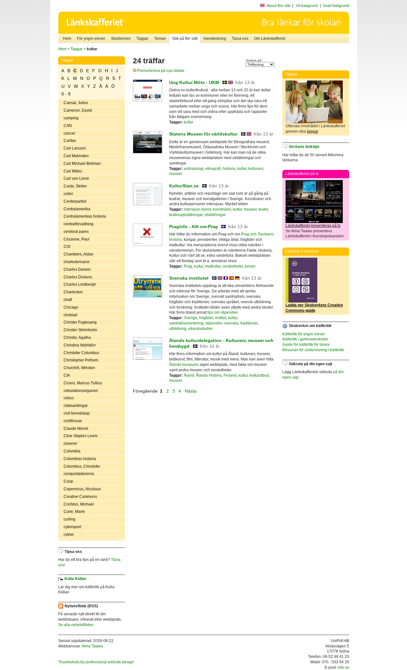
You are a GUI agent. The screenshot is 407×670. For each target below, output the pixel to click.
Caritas (70, 140)
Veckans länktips (304, 146)
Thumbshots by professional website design (96, 662)
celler (68, 194)
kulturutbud (259, 375)
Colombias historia (80, 459)
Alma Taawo (92, 646)
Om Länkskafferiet (269, 38)
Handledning (215, 38)
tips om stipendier (222, 312)
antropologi (194, 168)
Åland (189, 375)
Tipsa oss (240, 38)
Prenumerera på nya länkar (160, 70)
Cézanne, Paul (76, 239)
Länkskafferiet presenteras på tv (313, 225)
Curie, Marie (74, 511)
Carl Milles (73, 171)
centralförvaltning (78, 224)
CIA (67, 375)
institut (220, 318)
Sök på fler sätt (184, 38)
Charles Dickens (78, 277)
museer (175, 173)
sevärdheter (233, 266)
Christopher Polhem (81, 360)
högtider (206, 318)
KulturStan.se (184, 185)
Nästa (191, 391)
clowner (70, 443)
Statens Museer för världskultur (203, 133)
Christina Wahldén (80, 345)
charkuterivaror (77, 262)
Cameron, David (78, 110)
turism (250, 266)
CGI (67, 246)
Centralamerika (77, 209)
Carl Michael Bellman (82, 163)
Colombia (72, 451)
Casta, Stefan (75, 186)
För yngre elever (91, 38)
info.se (343, 667)
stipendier (213, 323)
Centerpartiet (75, 201)
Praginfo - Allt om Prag (193, 226)
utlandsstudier (200, 328)
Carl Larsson (75, 148)
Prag (188, 266)
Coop (68, 481)
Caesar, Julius (76, 103)
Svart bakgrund (336, 5)
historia (229, 168)
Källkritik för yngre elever (303, 334)
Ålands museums (184, 364)
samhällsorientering (186, 323)
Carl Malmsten (76, 156)
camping (71, 118)
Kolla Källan (75, 578)
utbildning (177, 328)
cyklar (69, 534)
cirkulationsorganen (81, 390)
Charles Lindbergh (80, 284)
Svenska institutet (189, 278)
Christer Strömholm (80, 330)
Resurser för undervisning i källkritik (313, 350)
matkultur (213, 266)
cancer (69, 133)
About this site (278, 5)
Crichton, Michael (79, 504)
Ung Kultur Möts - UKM (194, 82)
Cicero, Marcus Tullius (83, 383)
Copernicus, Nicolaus (82, 489)
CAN (68, 125)
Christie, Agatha (77, 337)
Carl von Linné (76, 178)
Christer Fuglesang (80, 322)
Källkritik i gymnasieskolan (305, 339)
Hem (67, 38)
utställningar (215, 215)
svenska (231, 323)
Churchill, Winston (79, 368)
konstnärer (222, 209)
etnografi (213, 168)
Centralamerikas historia (85, 216)
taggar (312, 131)
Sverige (190, 318)
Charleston (73, 292)
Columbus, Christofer (82, 466)
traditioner (249, 323)
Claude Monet (76, 428)
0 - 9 (66, 93)
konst (206, 209)
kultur (188, 122)
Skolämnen (121, 38)
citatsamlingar (76, 405)
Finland (230, 375)
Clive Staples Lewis (81, 436)
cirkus (69, 398)
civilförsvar (73, 421)
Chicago (71, 307)
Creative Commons (80, 496)
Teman (160, 38)
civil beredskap (77, 413)
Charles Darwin (77, 269)
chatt (68, 299)
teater (263, 209)
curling (69, 519)
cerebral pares (76, 231)
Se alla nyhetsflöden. (76, 625)
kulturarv (255, 168)
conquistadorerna (79, 473)
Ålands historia (209, 375)
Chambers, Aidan (78, 254)
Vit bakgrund (307, 5)
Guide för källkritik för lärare (306, 344)
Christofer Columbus (81, 353)
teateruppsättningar (186, 215)
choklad (70, 315)
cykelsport (72, 527)
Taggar (142, 38)
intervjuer (192, 209)
